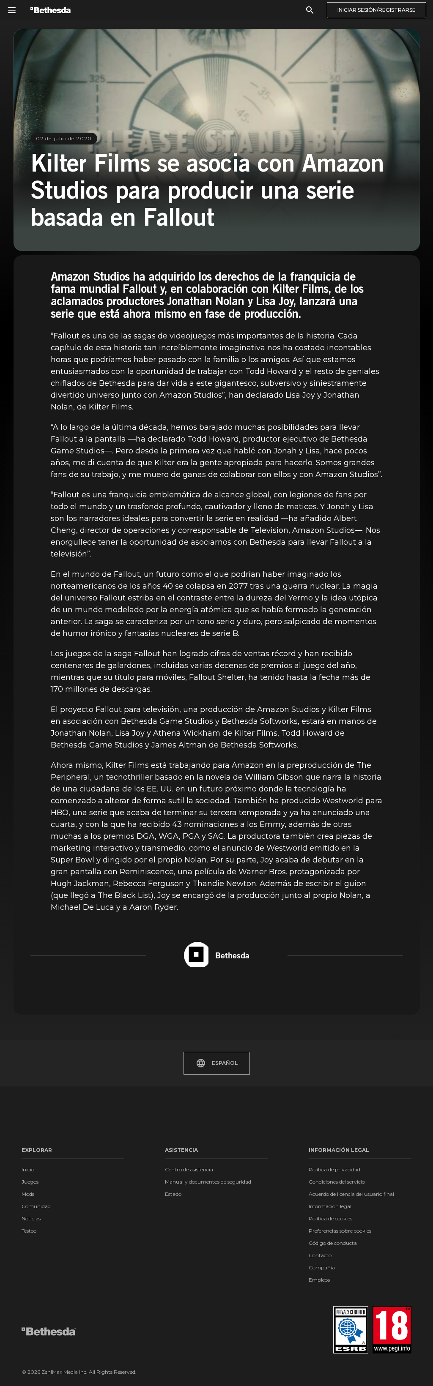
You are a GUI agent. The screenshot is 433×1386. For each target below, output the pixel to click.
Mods (28, 1194)
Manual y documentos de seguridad (208, 1182)
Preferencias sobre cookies (340, 1231)
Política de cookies (330, 1218)
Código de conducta (333, 1243)
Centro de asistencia (189, 1169)
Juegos (30, 1182)
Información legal (330, 1206)
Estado (173, 1194)
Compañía (322, 1267)
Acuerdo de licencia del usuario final (351, 1194)
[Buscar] (310, 10)
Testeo (29, 1231)
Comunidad (36, 1206)
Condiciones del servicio (337, 1182)
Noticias (31, 1218)
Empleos (319, 1280)
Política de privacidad (334, 1169)
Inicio (28, 1169)
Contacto (320, 1255)
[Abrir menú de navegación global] (12, 10)
